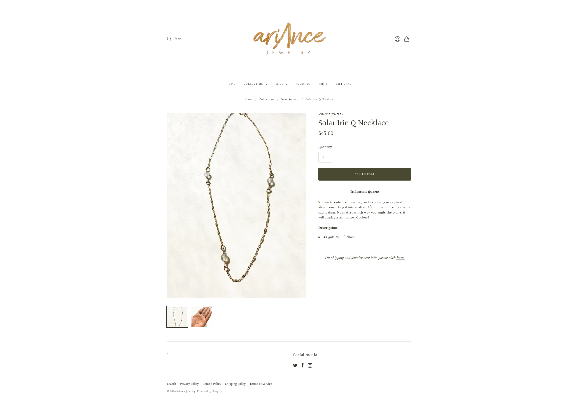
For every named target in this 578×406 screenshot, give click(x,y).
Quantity (325, 147)
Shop (280, 84)
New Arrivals (290, 100)
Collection (253, 84)
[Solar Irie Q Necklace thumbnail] (177, 317)
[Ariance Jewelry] (289, 39)
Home (230, 84)
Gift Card (344, 84)
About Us (303, 84)
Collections (266, 100)
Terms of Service (261, 384)
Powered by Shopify (209, 391)
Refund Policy (212, 384)
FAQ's (323, 84)
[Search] (169, 39)
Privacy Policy (189, 384)
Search (171, 384)
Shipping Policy (235, 384)
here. (400, 258)
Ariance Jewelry (330, 114)
